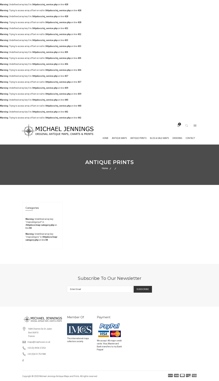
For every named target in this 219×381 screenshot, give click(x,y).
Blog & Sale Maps (159, 138)
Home (105, 168)
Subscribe (143, 289)
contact (190, 138)
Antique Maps (119, 138)
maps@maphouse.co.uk (38, 342)
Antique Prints (138, 138)
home (105, 138)
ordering (177, 138)
